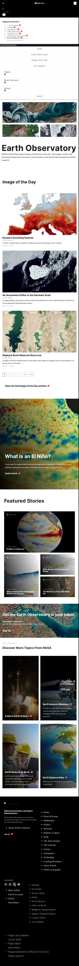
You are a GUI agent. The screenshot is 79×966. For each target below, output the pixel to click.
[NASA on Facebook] (5, 884)
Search (39, 96)
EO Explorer (39, 66)
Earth (39, 48)
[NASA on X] (14, 884)
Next (31, 374)
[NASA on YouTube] (18, 884)
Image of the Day (40, 60)
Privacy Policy (38, 624)
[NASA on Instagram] (10, 884)
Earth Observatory (39, 54)
